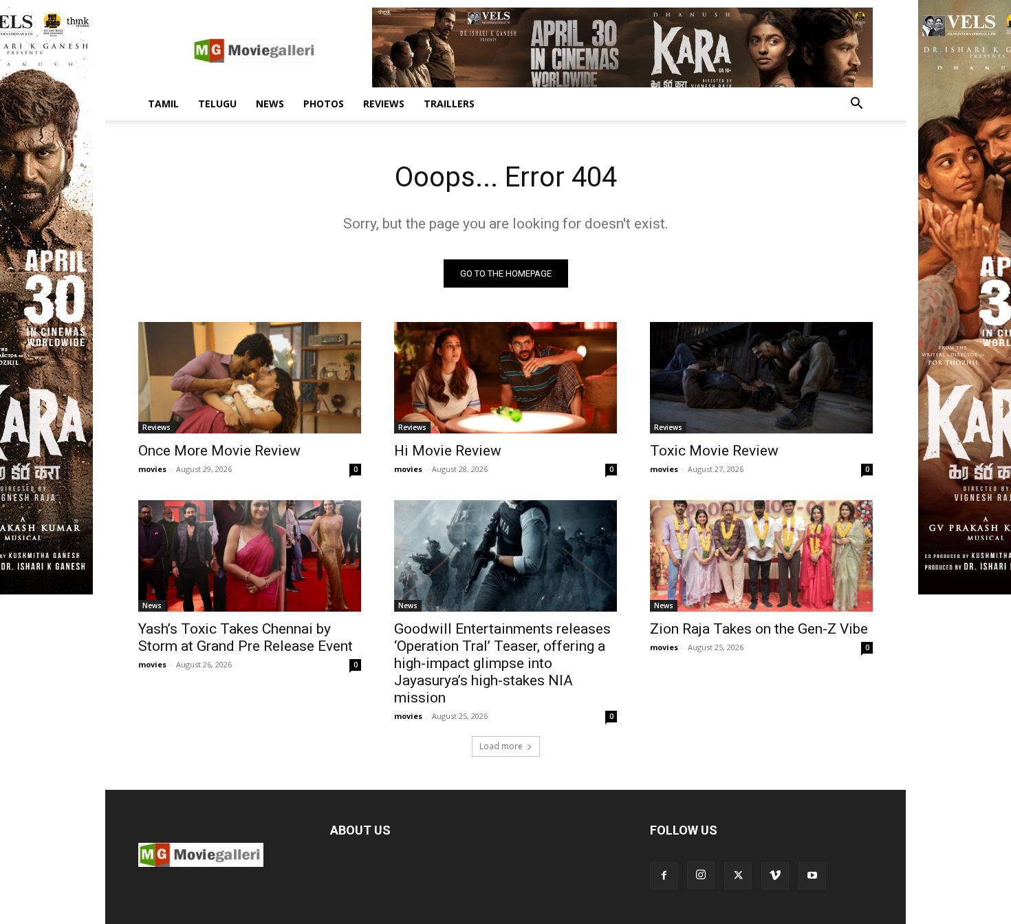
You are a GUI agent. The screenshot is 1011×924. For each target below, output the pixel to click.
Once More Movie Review (219, 450)
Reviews (383, 103)
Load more (501, 746)
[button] (856, 104)
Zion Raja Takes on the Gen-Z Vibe (759, 629)
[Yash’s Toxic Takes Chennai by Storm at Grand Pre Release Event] (249, 556)
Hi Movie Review (447, 450)
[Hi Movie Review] (505, 377)
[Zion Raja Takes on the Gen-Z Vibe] (761, 556)
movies (152, 469)
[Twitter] (738, 876)
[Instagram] (701, 875)
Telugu (217, 103)
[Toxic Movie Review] (761, 377)
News (270, 103)
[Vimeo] (775, 876)
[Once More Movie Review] (249, 377)
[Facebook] (663, 876)
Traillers (449, 103)
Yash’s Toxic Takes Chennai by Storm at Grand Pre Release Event (245, 637)
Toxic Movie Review (714, 450)
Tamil (163, 103)
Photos (323, 103)
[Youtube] (812, 876)
